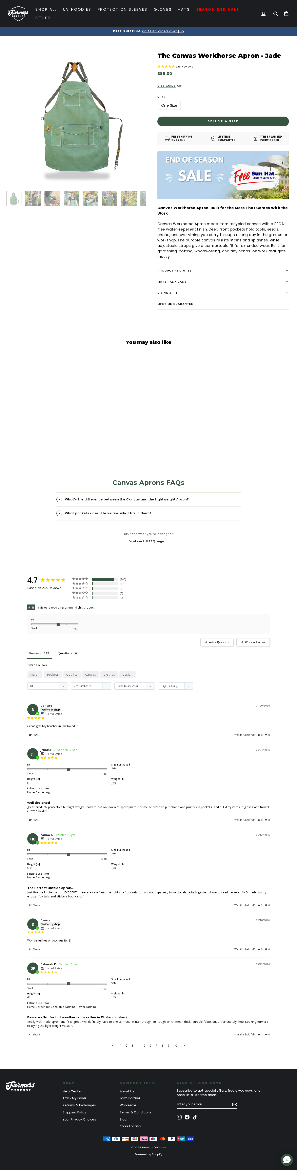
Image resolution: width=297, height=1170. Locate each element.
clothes (109, 674)
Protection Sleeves (123, 9)
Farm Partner (130, 1098)
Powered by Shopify (148, 1154)
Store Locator (131, 1126)
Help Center (72, 1091)
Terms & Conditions (135, 1112)
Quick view (40, 419)
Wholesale (128, 1105)
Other (43, 17)
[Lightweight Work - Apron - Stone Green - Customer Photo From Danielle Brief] (154, 582)
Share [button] (36, 735)
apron (35, 674)
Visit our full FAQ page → (148, 541)
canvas (90, 674)
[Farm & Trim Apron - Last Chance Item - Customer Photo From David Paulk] (154, 594)
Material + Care (171, 281)
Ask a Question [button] (219, 642)
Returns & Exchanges (79, 1105)
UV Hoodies (77, 9)
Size (161, 97)
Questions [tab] (65, 653)
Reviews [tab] (35, 653)
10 (175, 1045)
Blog (123, 1119)
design (127, 674)
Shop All (46, 9)
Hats (184, 9)
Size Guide (166, 85)
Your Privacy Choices (79, 1119)
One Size (169, 105)
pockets (53, 674)
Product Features (174, 270)
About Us (127, 1091)
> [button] (184, 1045)
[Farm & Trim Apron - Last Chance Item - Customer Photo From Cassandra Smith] (169, 594)
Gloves (163, 9)
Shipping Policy (74, 1112)
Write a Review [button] (255, 642)
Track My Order (74, 1098)
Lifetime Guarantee (175, 303)
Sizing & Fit (167, 292)
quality (71, 674)
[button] (260, 735)
